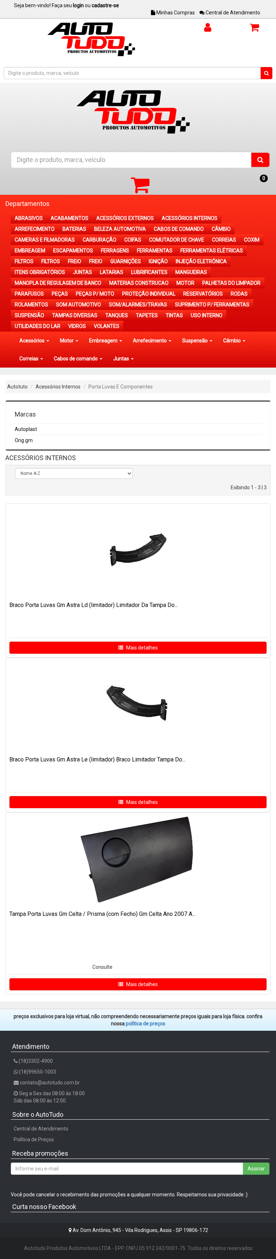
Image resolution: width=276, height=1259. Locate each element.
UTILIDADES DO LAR (37, 326)
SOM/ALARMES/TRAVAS (138, 304)
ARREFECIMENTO (35, 229)
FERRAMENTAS (154, 250)
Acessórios (32, 340)
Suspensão (195, 340)
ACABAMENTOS (69, 218)
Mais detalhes (141, 648)
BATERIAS (74, 229)
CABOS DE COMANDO (179, 229)
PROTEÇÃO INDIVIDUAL (148, 294)
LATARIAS (111, 272)
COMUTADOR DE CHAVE (176, 240)
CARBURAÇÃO (99, 240)
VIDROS (77, 326)
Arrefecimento (150, 340)
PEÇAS (60, 294)
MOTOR (185, 283)
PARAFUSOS (29, 294)
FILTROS (24, 261)
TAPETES (147, 315)
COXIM (251, 240)
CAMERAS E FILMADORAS (45, 240)
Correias (29, 358)
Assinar (256, 1169)
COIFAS (132, 240)
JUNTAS (82, 272)
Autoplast (26, 429)
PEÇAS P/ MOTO (95, 294)
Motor (67, 340)
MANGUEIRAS (191, 272)
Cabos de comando (76, 358)
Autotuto (17, 387)
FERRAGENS (115, 250)
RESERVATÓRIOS (203, 294)
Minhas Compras (175, 12)
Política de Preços (34, 1139)
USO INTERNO (206, 315)
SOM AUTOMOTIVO (78, 304)
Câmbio (232, 340)
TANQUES (116, 315)
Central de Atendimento (232, 12)
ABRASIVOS (29, 218)
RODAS (239, 294)
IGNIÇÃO (158, 261)
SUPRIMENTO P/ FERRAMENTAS (212, 304)
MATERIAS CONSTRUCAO (139, 283)
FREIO (74, 261)
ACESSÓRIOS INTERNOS (189, 218)
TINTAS (174, 315)
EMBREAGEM (30, 250)
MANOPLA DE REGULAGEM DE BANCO (58, 283)
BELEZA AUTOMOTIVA (120, 229)
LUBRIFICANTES (149, 272)
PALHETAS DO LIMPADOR (231, 283)
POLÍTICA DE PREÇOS (145, 1023)
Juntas (121, 358)
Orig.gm (24, 440)
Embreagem (104, 340)
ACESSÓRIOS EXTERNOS (125, 218)
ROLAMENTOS (31, 304)
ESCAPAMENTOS (73, 250)
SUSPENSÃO (29, 315)
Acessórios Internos (58, 387)
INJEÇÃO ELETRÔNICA (201, 261)
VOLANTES (106, 326)
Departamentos (27, 203)
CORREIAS (224, 240)
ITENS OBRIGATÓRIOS (40, 272)
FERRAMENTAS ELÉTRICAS (211, 250)
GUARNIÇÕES (125, 261)
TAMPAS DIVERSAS (74, 315)
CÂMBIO (221, 229)
